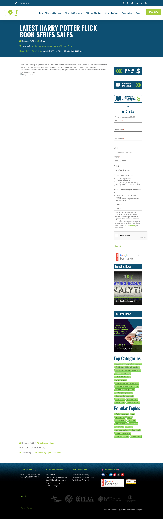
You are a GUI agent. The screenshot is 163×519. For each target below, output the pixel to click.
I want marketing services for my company (127, 199)
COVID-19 (120, 399)
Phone (117, 157)
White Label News (111, 13)
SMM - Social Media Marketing (127, 367)
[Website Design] (58, 485)
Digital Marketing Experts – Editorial (46, 452)
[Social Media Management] (58, 480)
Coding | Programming (124, 393)
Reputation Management (125, 389)
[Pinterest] (114, 474)
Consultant (136, 430)
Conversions (136, 436)
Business (133, 423)
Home (41, 13)
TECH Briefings (132, 402)
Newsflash (120, 402)
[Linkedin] (111, 474)
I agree (118, 208)
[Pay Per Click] (58, 474)
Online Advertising (33, 51)
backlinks (131, 420)
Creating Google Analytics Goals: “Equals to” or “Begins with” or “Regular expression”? (128, 301)
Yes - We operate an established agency (123, 179)
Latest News (131, 399)
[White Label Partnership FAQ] (85, 477)
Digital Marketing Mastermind (127, 386)
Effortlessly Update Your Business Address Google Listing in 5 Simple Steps (128, 349)
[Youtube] (122, 474)
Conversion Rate (122, 436)
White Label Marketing (73, 13)
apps (129, 417)
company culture (122, 430)
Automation (120, 420)
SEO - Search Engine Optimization (128, 364)
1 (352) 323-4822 (31, 476)
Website (117, 166)
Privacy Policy (130, 225)
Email (116, 148)
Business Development (124, 396)
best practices (121, 423)
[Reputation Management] (58, 482)
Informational (121, 380)
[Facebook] (103, 474)
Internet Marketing (123, 373)
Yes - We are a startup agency (127, 182)
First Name (119, 130)
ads (132, 414)
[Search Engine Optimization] (58, 477)
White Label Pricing (93, 13)
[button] (123, 3)
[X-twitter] (107, 474)
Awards (23, 496)
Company (118, 121)
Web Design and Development (127, 383)
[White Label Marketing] (85, 474)
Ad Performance (122, 414)
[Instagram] (118, 474)
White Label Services (53, 13)
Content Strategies (123, 433)
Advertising (120, 417)
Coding (129, 427)
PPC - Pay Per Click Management (128, 370)
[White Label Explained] (85, 480)
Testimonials (127, 13)
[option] (128, 288)
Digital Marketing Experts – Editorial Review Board (52, 46)
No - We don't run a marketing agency (128, 185)
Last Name (119, 139)
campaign (119, 427)
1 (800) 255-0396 (32, 474)
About (138, 13)
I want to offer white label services (126, 196)
